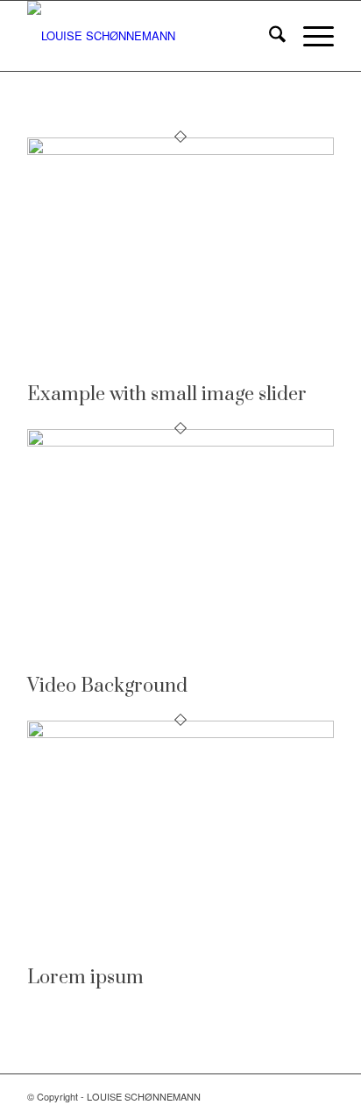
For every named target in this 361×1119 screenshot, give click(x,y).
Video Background (107, 686)
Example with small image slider (167, 394)
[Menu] (310, 36)
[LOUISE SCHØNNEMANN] (150, 36)
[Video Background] (180, 441)
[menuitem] (268, 36)
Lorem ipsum (85, 977)
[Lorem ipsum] (180, 733)
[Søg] (268, 36)
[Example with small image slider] (180, 150)
